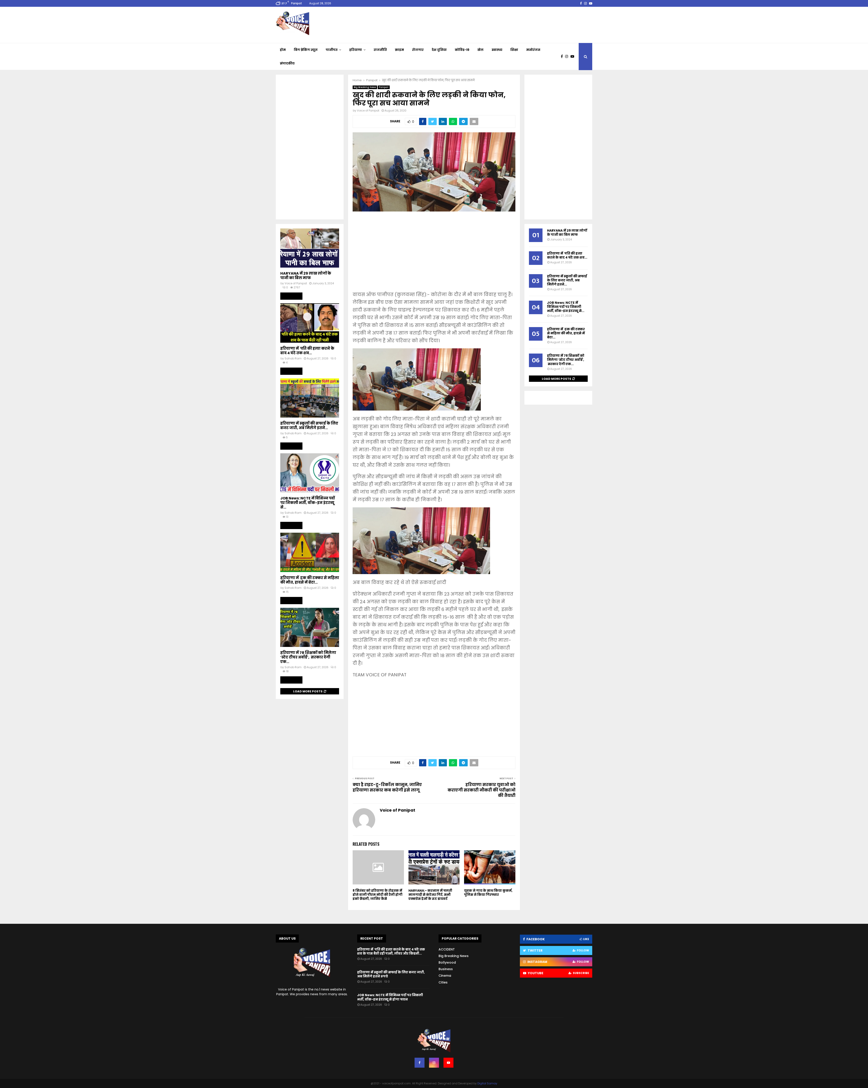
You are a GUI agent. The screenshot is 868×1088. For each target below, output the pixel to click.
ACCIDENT (447, 949)
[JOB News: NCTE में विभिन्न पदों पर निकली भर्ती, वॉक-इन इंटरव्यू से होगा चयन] (309, 472)
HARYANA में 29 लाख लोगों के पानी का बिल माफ (305, 275)
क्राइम (399, 50)
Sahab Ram (293, 358)
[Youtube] (573, 56)
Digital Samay (487, 1083)
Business (446, 969)
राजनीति (380, 50)
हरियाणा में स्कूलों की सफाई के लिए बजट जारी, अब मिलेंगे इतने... (309, 425)
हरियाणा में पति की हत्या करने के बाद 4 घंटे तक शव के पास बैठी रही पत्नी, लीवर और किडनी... (391, 951)
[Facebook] (563, 56)
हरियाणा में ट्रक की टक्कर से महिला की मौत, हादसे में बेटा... (309, 580)
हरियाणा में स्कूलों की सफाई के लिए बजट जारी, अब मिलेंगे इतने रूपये (391, 974)
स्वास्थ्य (497, 50)
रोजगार (418, 50)
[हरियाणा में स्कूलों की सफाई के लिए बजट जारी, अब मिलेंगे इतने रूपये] (309, 398)
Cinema (445, 975)
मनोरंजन (533, 50)
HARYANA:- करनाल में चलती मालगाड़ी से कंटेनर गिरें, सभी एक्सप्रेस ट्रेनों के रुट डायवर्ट (430, 894)
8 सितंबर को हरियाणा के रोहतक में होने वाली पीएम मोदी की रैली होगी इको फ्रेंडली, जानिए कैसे (377, 894)
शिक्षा (514, 50)
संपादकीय (287, 63)
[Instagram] (568, 56)
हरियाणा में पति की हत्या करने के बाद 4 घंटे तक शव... (307, 351)
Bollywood (447, 962)
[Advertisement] (434, 254)
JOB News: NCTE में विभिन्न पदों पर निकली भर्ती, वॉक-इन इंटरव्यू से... (307, 503)
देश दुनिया (439, 50)
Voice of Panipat (368, 110)
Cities (443, 982)
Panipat (384, 87)
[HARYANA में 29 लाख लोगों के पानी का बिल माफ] (309, 248)
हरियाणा (355, 50)
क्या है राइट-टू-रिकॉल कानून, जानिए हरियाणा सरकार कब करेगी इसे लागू (387, 787)
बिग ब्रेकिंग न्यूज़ (306, 50)
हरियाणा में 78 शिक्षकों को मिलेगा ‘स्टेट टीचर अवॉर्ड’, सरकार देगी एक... (308, 657)
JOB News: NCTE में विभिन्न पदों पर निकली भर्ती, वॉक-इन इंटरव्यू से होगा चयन (390, 997)
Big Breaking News (365, 87)
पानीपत (331, 50)
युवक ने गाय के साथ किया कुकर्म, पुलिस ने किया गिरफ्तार (488, 892)
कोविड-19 (462, 50)
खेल (480, 50)
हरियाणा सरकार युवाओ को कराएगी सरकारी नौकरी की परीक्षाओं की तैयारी (481, 790)
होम (283, 50)
